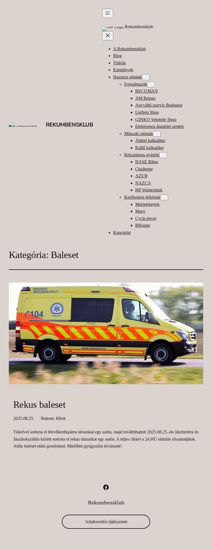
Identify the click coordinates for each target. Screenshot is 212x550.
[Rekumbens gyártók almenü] (163, 155)
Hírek (61, 418)
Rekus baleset (39, 404)
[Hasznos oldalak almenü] (146, 77)
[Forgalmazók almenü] (151, 84)
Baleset (47, 418)
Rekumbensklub (69, 124)
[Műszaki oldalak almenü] (157, 134)
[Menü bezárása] (107, 35)
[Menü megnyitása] (107, 13)
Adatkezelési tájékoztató (106, 521)
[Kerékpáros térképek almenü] (164, 197)
